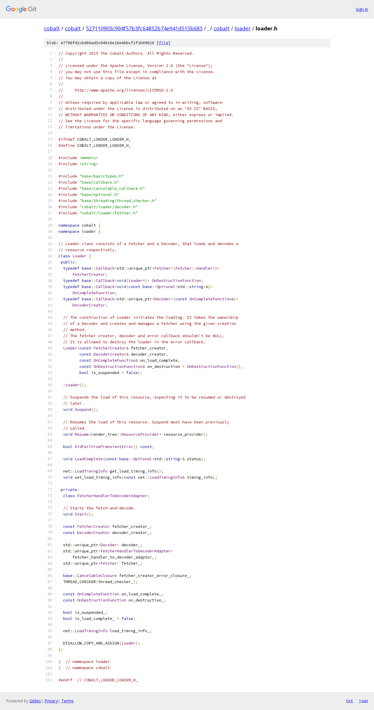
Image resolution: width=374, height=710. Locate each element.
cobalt (52, 28)
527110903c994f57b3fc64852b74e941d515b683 (144, 28)
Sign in (362, 9)
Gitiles (35, 701)
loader (243, 28)
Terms (67, 701)
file (163, 42)
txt (349, 700)
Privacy (51, 701)
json (363, 700)
